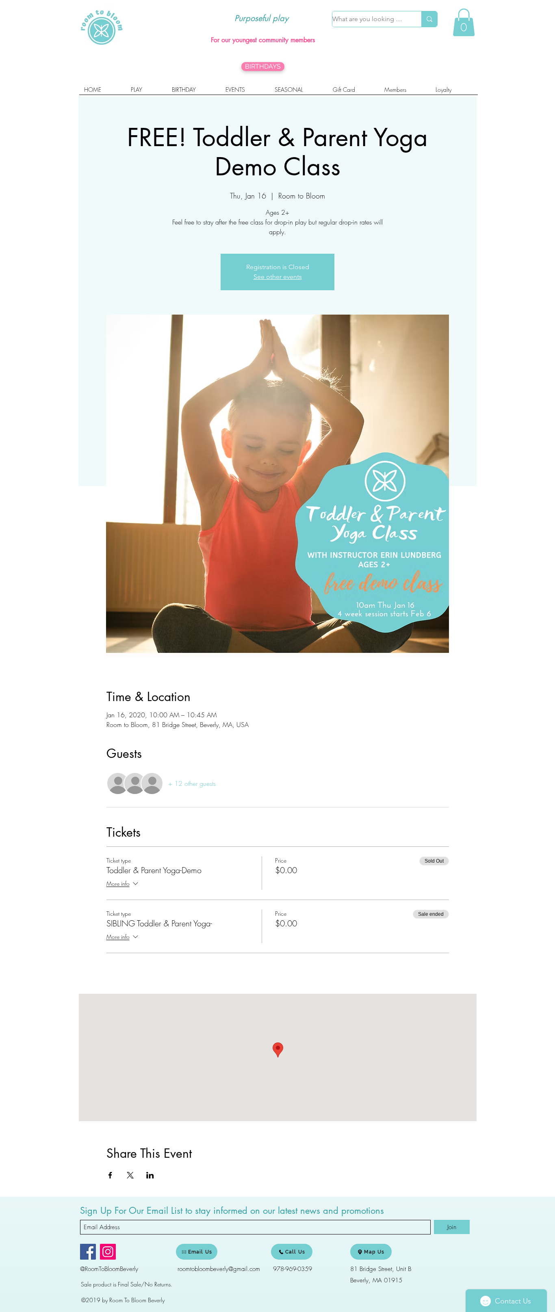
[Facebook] (88, 1252)
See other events (278, 277)
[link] (463, 22)
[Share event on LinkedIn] (150, 1175)
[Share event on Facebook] (110, 1175)
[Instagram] (108, 1252)
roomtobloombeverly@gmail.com (219, 1269)
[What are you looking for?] (429, 19)
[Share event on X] (130, 1175)
